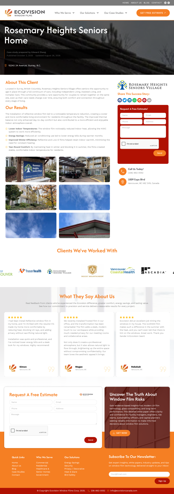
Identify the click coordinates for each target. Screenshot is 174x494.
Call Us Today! (136, 169)
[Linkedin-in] (165, 3)
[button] (120, 100)
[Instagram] (169, 3)
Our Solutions (87, 13)
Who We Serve (63, 13)
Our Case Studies (113, 13)
